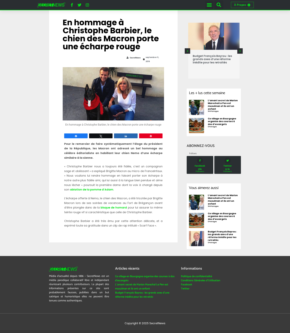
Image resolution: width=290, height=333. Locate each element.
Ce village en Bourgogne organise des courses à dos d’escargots (145, 278)
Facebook (186, 284)
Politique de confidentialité (196, 276)
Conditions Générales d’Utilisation (200, 280)
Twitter (185, 288)
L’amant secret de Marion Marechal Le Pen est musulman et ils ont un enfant (141, 286)
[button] (209, 5)
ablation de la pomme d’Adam (91, 189)
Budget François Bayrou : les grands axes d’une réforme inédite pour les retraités (212, 59)
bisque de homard (113, 207)
